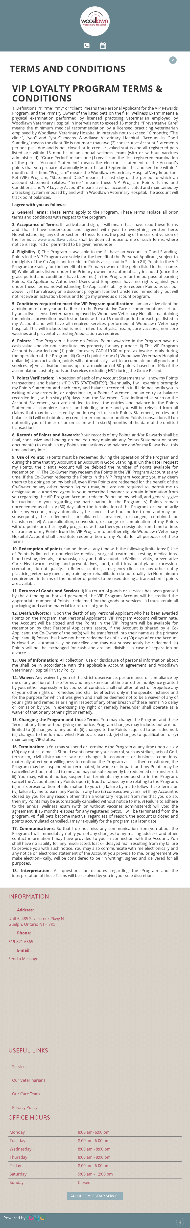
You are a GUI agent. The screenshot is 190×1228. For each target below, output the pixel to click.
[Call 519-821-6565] (86, 45)
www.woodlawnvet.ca (57, 239)
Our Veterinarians (29, 1080)
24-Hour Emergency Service (95, 1196)
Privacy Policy (24, 1107)
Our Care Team (26, 1094)
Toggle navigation (10, 7)
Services (19, 1066)
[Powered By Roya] (35, 1218)
